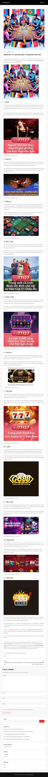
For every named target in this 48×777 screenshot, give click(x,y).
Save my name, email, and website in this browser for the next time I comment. (18, 709)
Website (3, 703)
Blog (4, 764)
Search (5, 719)
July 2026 (5, 756)
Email (3, 698)
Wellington (6, 2)
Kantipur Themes (30, 774)
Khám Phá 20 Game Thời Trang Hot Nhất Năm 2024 (13, 729)
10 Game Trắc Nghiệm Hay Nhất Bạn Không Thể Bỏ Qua (14, 734)
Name (3, 692)
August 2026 (6, 754)
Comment (4, 675)
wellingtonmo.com (18, 60)
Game (5, 655)
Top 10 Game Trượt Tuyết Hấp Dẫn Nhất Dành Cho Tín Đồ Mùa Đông (17, 736)
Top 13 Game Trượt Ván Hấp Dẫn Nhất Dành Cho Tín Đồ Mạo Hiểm (17, 739)
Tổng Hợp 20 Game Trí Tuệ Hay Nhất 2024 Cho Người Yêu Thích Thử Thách (18, 731)
